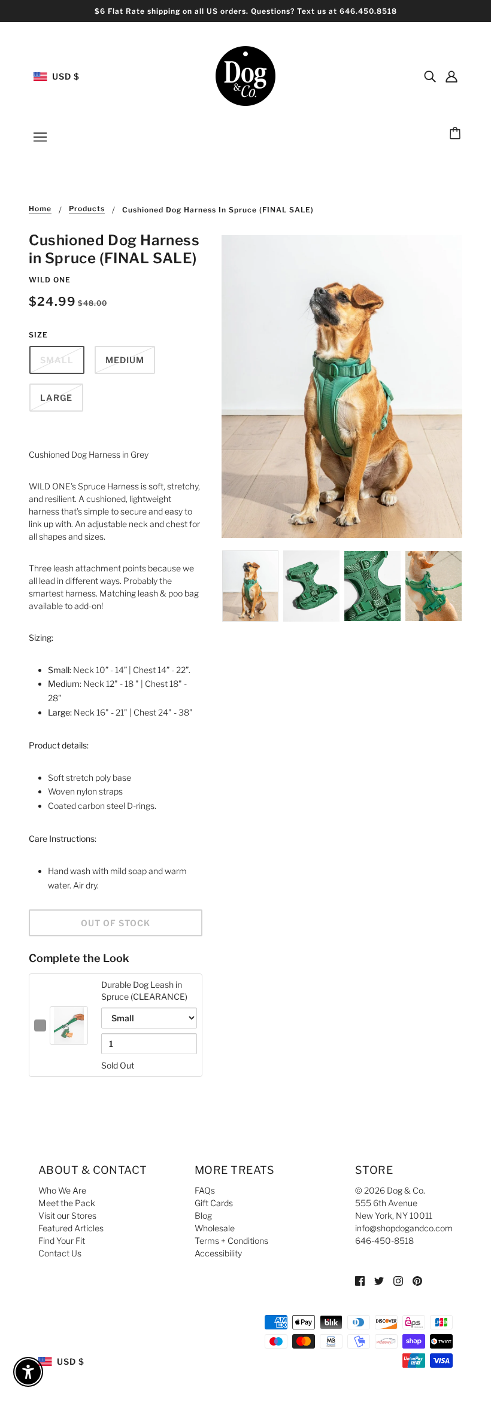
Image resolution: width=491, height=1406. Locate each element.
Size (38, 334)
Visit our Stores (67, 1215)
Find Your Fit (61, 1240)
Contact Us (59, 1253)
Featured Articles (71, 1228)
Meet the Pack (66, 1203)
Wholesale (215, 1228)
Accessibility (218, 1253)
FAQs (205, 1190)
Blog (203, 1215)
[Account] (451, 76)
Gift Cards (214, 1203)
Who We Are (62, 1190)
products (87, 209)
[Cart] (457, 134)
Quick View (69, 1035)
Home (40, 209)
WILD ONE (50, 279)
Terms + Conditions (231, 1240)
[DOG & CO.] (245, 75)
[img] (430, 76)
